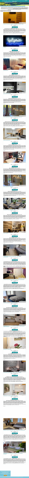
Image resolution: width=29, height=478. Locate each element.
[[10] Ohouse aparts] (14, 226)
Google (1, 471)
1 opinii (22, 28)
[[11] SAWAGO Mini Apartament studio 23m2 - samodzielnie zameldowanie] (14, 250)
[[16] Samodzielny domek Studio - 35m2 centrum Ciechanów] (14, 366)
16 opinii (23, 458)
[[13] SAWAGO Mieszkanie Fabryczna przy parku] (14, 296)
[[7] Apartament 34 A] (14, 157)
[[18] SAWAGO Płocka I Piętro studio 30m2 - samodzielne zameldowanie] (14, 424)
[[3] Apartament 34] (14, 64)
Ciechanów (23, 12)
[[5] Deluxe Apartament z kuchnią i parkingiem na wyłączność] (14, 110)
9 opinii (19, 214)
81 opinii (23, 261)
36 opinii (21, 121)
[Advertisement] (14, 412)
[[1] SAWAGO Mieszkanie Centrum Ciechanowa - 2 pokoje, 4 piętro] (14, 17)
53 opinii (18, 98)
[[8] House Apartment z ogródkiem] (14, 180)
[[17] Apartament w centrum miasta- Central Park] (14, 389)
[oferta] (19, 22)
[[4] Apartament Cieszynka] (14, 87)
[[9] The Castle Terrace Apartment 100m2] (14, 203)
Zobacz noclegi (15, 50)
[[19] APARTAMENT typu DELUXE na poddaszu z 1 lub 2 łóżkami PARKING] (14, 447)
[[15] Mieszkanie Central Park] (14, 343)
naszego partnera (11, 79)
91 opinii (20, 307)
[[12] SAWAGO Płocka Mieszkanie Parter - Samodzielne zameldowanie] (14, 273)
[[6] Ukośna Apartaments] (14, 134)
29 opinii (20, 400)
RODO (6, 474)
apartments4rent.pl (27, 0)
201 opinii (22, 284)
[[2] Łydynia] (14, 41)
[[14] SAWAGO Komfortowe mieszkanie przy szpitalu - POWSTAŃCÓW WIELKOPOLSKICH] (14, 319)
